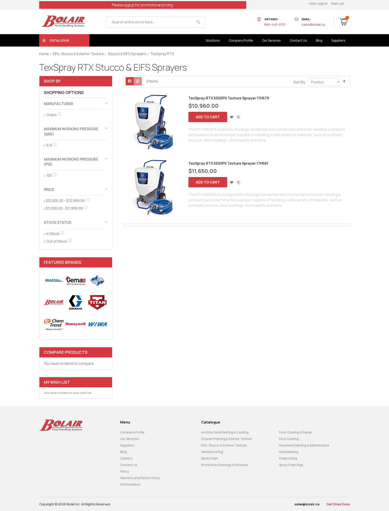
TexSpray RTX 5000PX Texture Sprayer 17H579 (228, 98)
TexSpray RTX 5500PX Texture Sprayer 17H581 (228, 163)
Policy (124, 471)
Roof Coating (289, 439)
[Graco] (75, 302)
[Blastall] (53, 280)
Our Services (129, 439)
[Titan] (97, 302)
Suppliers (127, 445)
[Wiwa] (97, 324)
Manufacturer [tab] (58, 103)
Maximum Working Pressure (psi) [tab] (71, 162)
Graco (53, 114)
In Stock (55, 233)
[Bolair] (63, 21)
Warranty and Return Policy (140, 478)
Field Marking (288, 452)
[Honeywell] (75, 324)
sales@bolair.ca (313, 24)
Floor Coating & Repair (295, 432)
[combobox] (155, 22)
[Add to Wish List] (231, 117)
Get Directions (338, 504)
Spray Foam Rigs (291, 465)
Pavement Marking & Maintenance (304, 445)
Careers (126, 458)
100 (51, 175)
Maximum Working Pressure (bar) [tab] (71, 131)
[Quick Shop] (153, 122)
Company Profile (132, 432)
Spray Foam (209, 458)
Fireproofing (288, 458)
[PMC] (97, 280)
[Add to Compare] (238, 117)
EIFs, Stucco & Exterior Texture (78, 53)
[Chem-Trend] (53, 324)
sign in (129, 4)
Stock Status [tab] (57, 222)
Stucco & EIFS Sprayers (127, 53)
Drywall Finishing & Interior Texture (226, 439)
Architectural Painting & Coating (225, 432)
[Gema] (75, 280)
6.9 (51, 145)
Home (44, 53)
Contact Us (128, 465)
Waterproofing (212, 452)
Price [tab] (49, 189)
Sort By (299, 82)
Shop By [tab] (52, 81)
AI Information (130, 484)
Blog (123, 452)
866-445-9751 (275, 24)
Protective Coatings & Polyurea (224, 465)
